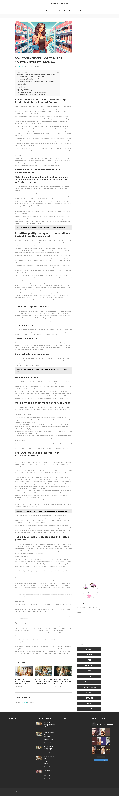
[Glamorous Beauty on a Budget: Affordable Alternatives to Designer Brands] (43, 671)
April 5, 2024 (57, 686)
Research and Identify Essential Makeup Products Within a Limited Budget (36, 74)
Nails (88, 693)
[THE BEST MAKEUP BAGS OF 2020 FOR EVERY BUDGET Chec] (105, 732)
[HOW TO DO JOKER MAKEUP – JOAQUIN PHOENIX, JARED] (105, 741)
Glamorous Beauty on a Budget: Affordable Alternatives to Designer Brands (49, 736)
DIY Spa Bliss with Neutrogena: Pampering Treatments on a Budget (49, 760)
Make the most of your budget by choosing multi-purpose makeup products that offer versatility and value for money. (38, 78)
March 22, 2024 (29, 66)
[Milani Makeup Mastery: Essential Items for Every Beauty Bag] (39, 771)
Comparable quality (23, 86)
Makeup (89, 682)
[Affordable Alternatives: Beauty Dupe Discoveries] (24, 671)
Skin (89, 703)
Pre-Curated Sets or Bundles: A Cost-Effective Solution (31, 92)
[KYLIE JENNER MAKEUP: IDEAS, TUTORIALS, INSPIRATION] (96, 741)
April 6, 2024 (38, 688)
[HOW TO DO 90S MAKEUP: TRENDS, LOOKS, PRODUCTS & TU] (96, 750)
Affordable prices (23, 84)
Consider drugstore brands (24, 83)
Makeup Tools (89, 687)
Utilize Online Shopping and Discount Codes (28, 91)
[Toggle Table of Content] (57, 72)
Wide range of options (24, 89)
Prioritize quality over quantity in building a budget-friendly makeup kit (35, 81)
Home (61, 16)
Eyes (89, 660)
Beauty (66, 16)
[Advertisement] (90, 628)
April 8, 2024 (18, 686)
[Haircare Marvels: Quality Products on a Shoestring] (63, 671)
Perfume (89, 698)
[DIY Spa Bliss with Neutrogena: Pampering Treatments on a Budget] (39, 757)
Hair (89, 671)
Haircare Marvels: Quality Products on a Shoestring (62, 681)
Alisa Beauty (20, 66)
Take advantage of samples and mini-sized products (31, 94)
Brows (88, 655)
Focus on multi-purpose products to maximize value (30, 76)
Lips (89, 676)
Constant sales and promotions (26, 87)
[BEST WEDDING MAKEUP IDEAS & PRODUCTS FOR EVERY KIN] (105, 750)
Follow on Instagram (102, 760)
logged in (24, 702)
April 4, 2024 (47, 766)
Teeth (89, 709)
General (89, 665)
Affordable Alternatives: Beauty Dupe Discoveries (23, 681)
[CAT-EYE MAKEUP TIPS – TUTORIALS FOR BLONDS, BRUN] (96, 732)
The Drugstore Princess (59, 3)
